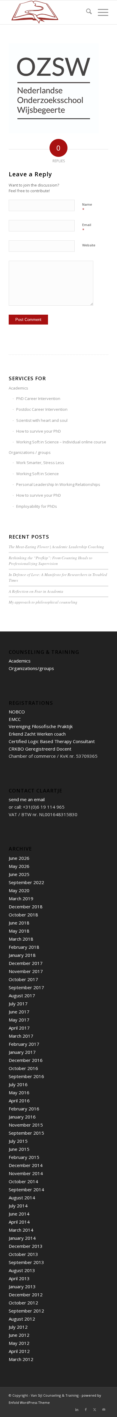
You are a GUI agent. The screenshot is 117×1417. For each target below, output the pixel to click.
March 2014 (21, 1230)
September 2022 (26, 882)
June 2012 (19, 1335)
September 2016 (26, 1076)
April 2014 (19, 1222)
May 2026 (19, 866)
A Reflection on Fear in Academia (36, 591)
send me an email (27, 799)
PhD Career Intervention (38, 398)
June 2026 (19, 858)
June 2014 (19, 1214)
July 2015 (18, 1141)
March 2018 (21, 939)
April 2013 (19, 1278)
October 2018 (23, 915)
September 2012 (26, 1311)
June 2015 (19, 1149)
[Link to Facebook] (85, 1409)
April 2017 (19, 1028)
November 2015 (26, 1125)
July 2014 (18, 1206)
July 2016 (18, 1084)
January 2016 (22, 1117)
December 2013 (26, 1246)
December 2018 (26, 907)
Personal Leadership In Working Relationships (58, 484)
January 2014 (22, 1238)
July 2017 (18, 1004)
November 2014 (26, 1173)
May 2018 (19, 931)
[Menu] (100, 12)
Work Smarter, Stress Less (40, 462)
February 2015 (24, 1157)
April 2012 (19, 1351)
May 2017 (19, 1020)
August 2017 (22, 995)
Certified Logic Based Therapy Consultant (52, 741)
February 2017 (24, 1044)
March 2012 (21, 1359)
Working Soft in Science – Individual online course (61, 442)
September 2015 (26, 1133)
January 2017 (22, 1052)
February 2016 (24, 1109)
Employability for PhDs (36, 506)
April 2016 (19, 1101)
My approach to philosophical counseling (43, 602)
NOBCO (17, 712)
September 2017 (26, 987)
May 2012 (19, 1343)
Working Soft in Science (37, 473)
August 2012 (22, 1319)
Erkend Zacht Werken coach (37, 734)
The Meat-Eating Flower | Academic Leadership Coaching (56, 546)
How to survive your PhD (38, 431)
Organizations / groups (30, 452)
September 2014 (26, 1189)
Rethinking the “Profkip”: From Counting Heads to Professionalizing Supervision (50, 560)
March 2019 (21, 898)
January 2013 (22, 1286)
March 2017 (21, 1036)
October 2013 (23, 1254)
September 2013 (26, 1262)
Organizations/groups (31, 668)
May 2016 (19, 1092)
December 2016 (26, 1060)
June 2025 (19, 874)
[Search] (86, 12)
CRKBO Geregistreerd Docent (40, 749)
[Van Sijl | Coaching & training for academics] (48, 12)
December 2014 (26, 1165)
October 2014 (23, 1181)
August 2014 (22, 1198)
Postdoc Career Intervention (42, 409)
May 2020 (19, 890)
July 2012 (18, 1327)
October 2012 (23, 1303)
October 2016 (23, 1068)
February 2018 (24, 947)
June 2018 (19, 923)
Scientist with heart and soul (42, 420)
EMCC (15, 719)
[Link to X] (94, 1409)
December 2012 (26, 1295)
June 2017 (19, 1012)
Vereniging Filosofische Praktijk (41, 726)
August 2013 (22, 1270)
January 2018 (22, 955)
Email (86, 227)
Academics (18, 388)
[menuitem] (86, 12)
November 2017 (26, 971)
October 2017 (23, 979)
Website (88, 245)
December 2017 (26, 963)
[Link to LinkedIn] (76, 1409)
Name (87, 207)
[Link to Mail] (103, 1409)
